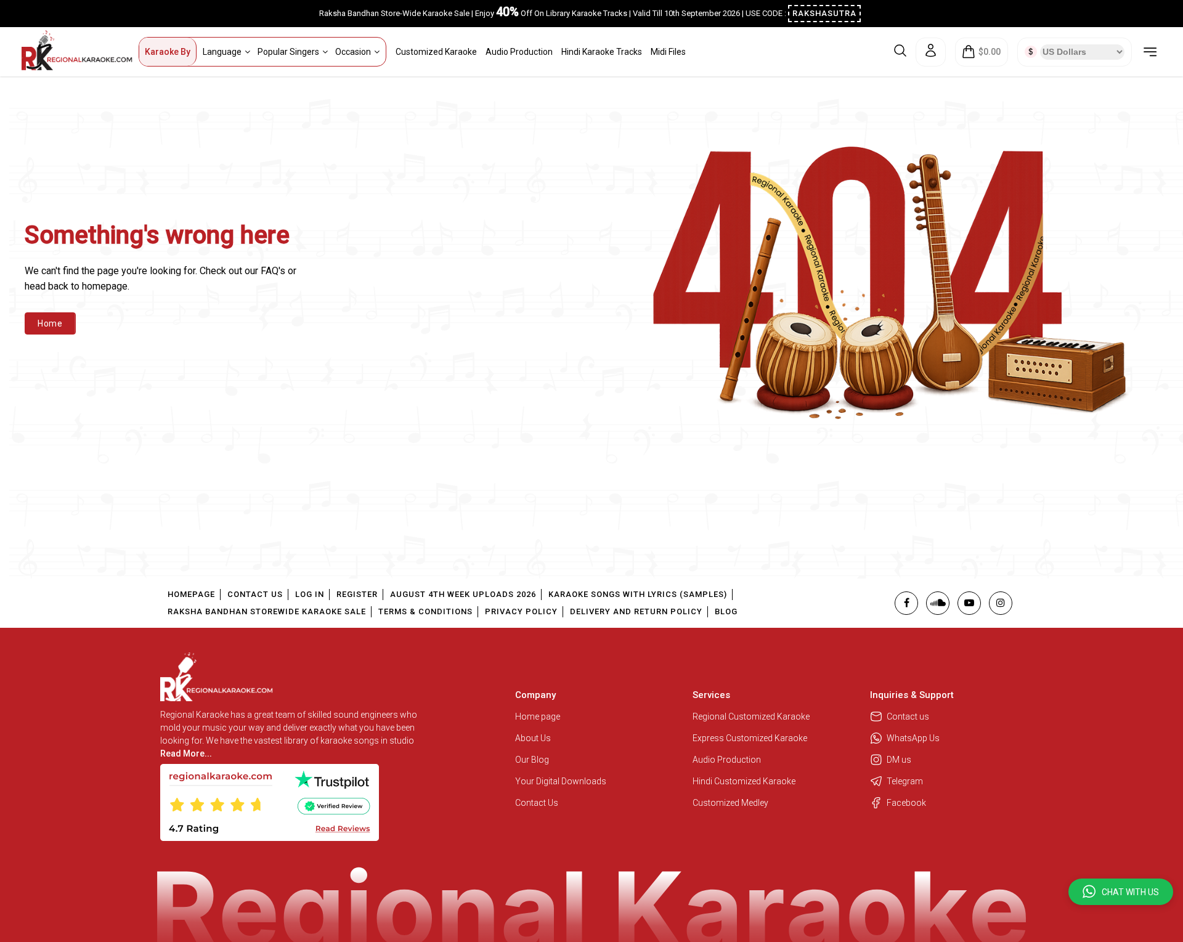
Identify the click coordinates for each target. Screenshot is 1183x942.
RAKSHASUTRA (824, 13)
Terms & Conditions (425, 611)
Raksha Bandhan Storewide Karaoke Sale (267, 611)
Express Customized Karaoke (751, 738)
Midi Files (668, 52)
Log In (309, 594)
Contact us (908, 716)
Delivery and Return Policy (636, 611)
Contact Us (255, 594)
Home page (537, 716)
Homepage (191, 594)
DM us (899, 760)
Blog (726, 611)
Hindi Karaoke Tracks (601, 52)
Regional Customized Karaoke (752, 716)
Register (357, 594)
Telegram (905, 781)
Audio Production (519, 52)
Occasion (353, 52)
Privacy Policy (521, 611)
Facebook (906, 803)
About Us (533, 738)
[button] (1120, 892)
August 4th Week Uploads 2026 (463, 594)
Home (50, 323)
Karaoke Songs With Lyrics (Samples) (637, 594)
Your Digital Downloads (560, 781)
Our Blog (532, 760)
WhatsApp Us (913, 738)
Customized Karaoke (436, 52)
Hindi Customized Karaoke (745, 781)
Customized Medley (731, 803)
